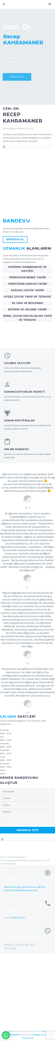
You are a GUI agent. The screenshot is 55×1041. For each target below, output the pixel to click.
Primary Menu (49, 4)
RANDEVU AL (17, 77)
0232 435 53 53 (18, 917)
